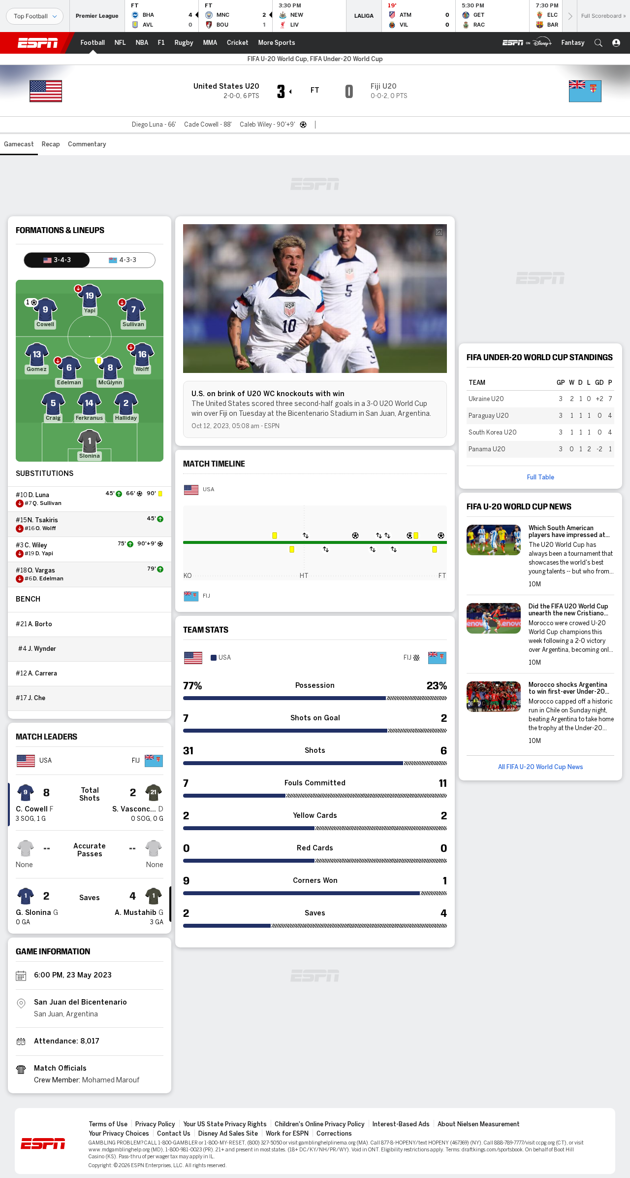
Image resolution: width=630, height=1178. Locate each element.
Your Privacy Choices (119, 1133)
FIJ (206, 596)
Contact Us (173, 1133)
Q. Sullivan (47, 503)
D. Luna (39, 495)
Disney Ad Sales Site (228, 1133)
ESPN (38, 43)
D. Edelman (48, 579)
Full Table (540, 477)
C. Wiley (36, 545)
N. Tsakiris (43, 520)
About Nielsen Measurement (479, 1124)
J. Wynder (42, 648)
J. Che (36, 698)
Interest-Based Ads (401, 1124)
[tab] (57, 260)
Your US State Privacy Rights (225, 1124)
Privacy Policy (155, 1124)
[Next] (569, 16)
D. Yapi (44, 554)
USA (208, 490)
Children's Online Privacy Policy (320, 1124)
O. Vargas (41, 570)
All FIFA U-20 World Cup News (540, 767)
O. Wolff (45, 529)
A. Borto (40, 624)
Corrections (334, 1133)
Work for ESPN (287, 1133)
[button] (598, 43)
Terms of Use (108, 1124)
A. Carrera (42, 673)
